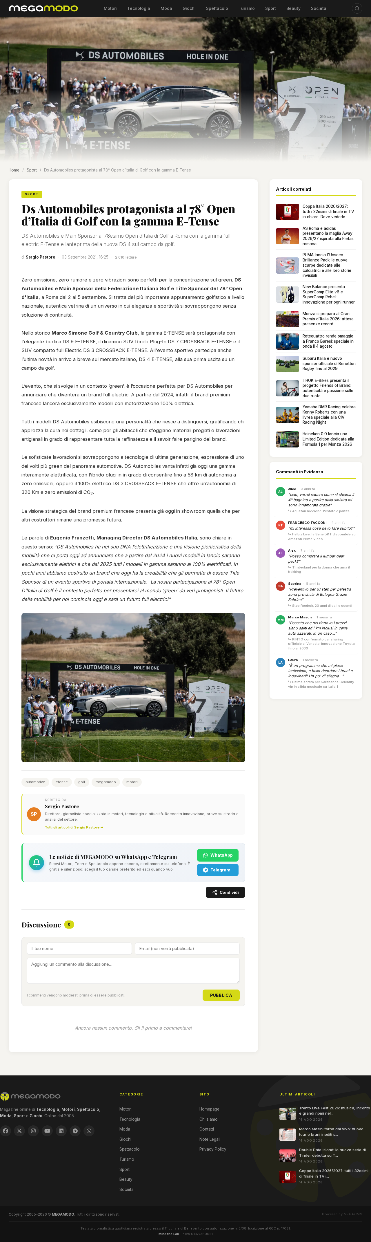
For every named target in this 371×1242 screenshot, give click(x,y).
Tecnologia (138, 8)
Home (14, 170)
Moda (166, 8)
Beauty (293, 8)
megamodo (106, 782)
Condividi (229, 892)
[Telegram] (75, 1130)
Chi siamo (208, 1119)
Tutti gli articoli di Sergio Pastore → (74, 827)
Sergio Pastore (40, 257)
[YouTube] (47, 1130)
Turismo (247, 8)
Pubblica (221, 995)
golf (81, 782)
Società (318, 8)
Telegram (220, 869)
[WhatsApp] (88, 1130)
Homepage (209, 1109)
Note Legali (209, 1139)
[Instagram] (33, 1130)
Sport (270, 8)
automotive (35, 782)
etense (62, 782)
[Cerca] (357, 8)
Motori (110, 8)
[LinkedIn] (61, 1130)
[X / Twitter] (19, 1130)
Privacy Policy (212, 1149)
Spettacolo (217, 8)
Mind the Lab (169, 1234)
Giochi (189, 8)
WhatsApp (221, 855)
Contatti (206, 1129)
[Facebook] (5, 1130)
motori (132, 782)
